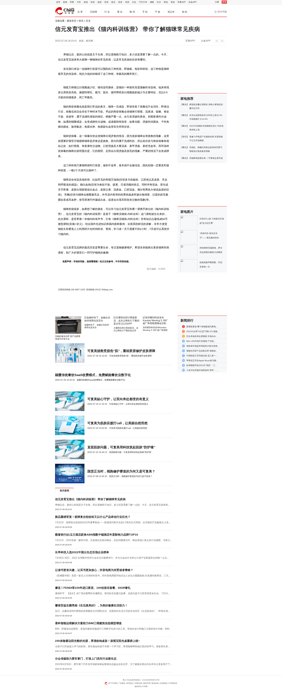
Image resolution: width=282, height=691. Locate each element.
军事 (72, 2)
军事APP (182, 2)
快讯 (81, 21)
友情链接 (163, 683)
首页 (58, 2)
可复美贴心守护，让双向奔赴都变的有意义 (118, 399)
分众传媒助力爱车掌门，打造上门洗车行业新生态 (85, 658)
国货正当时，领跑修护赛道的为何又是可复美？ (121, 471)
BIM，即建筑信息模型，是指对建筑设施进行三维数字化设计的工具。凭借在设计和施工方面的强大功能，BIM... (113, 629)
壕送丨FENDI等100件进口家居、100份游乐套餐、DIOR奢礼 (93, 587)
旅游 (100, 2)
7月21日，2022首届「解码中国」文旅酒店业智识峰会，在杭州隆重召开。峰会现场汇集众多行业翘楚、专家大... (113, 540)
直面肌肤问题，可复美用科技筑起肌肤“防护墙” (121, 447)
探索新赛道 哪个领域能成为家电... (202, 326)
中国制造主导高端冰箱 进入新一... (202, 355)
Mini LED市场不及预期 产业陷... (201, 341)
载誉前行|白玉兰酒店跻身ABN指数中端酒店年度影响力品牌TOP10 (96, 534)
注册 (217, 2)
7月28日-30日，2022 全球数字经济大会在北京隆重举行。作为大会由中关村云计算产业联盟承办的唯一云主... (112, 558)
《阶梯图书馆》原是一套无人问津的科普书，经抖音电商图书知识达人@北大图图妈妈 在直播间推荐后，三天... (112, 575)
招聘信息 (138, 683)
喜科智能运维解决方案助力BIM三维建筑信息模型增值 (88, 623)
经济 (106, 2)
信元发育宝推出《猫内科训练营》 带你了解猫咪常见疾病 (90, 499)
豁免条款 (155, 683)
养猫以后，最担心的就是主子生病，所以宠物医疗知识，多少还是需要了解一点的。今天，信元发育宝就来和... (112, 505)
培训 (127, 2)
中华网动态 (172, 683)
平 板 (157, 12)
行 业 (107, 12)
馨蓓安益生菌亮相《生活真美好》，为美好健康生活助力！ (91, 605)
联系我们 (130, 683)
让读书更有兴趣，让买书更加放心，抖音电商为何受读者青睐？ (94, 570)
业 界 (80, 12)
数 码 (132, 12)
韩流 (166, 2)
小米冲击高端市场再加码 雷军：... (202, 370)
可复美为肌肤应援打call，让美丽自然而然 (117, 423)
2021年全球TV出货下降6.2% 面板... (202, 331)
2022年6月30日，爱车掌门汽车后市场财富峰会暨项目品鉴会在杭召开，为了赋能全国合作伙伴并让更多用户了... (113, 664)
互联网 (93, 12)
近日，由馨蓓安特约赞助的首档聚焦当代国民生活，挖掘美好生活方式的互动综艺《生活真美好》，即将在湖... (112, 611)
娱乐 (113, 2)
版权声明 (146, 683)
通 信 (119, 12)
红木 (159, 2)
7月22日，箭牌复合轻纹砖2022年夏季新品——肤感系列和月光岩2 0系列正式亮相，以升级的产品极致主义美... (112, 522)
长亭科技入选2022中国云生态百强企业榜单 (82, 552)
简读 (173, 2)
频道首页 (71, 21)
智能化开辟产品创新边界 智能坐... (202, 351)
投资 (120, 2)
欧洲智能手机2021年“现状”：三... (201, 365)
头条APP (192, 2)
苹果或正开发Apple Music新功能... (202, 360)
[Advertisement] (105, 308)
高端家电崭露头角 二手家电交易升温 (206, 158)
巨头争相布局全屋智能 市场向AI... (201, 336)
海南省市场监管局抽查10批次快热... (202, 346)
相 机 (184, 12)
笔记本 (171, 12)
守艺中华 (143, 2)
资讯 (185, 136)
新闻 (65, 2)
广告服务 (121, 683)
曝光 (185, 104)
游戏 (86, 2)
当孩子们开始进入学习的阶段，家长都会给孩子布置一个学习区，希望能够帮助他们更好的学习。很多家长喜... (112, 646)
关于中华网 (112, 683)
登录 (224, 2)
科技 (93, 2)
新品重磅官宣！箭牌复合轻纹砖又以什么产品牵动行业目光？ (92, 516)
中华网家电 (64, 11)
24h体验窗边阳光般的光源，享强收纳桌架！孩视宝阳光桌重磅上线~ (97, 640)
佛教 (152, 2)
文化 (134, 2)
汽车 (79, 2)
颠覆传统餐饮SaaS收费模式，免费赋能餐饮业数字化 (93, 375)
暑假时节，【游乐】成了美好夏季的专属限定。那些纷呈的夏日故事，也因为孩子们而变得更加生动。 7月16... (112, 593)
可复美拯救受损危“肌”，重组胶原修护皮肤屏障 (121, 351)
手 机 (145, 12)
